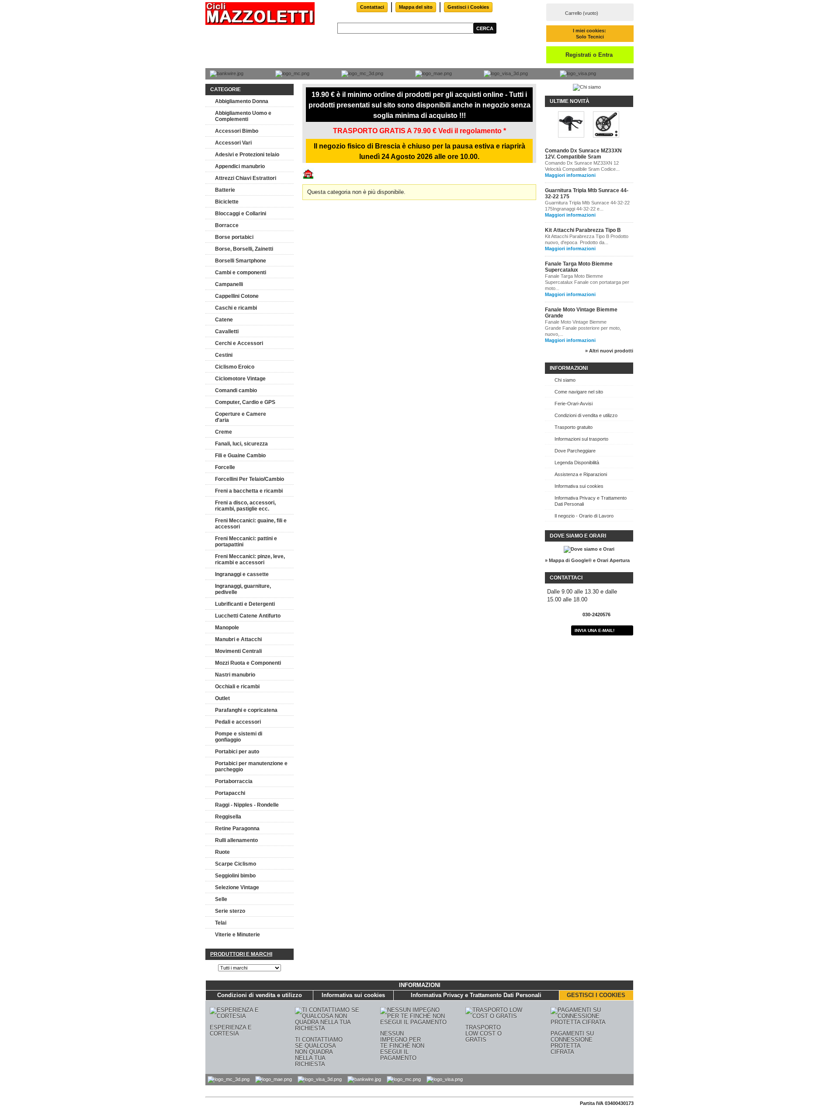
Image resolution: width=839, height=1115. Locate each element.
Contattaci (372, 7)
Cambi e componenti (240, 272)
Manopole (227, 628)
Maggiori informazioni (570, 175)
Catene (224, 320)
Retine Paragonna (237, 828)
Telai (220, 923)
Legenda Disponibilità (577, 462)
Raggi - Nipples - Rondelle (247, 805)
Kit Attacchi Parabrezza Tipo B (583, 230)
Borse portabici (234, 237)
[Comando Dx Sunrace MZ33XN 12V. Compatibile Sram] (571, 125)
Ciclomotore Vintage (240, 379)
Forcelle (225, 467)
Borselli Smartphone (240, 261)
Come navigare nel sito (579, 391)
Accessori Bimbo (236, 131)
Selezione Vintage (237, 887)
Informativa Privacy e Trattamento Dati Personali (591, 501)
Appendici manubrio (240, 166)
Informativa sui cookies (579, 486)
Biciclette (227, 202)
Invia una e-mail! (594, 630)
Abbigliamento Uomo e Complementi (243, 116)
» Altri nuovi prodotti (609, 350)
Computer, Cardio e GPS (245, 402)
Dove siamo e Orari (578, 536)
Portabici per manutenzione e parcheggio (251, 766)
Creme (223, 432)
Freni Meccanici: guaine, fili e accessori (251, 524)
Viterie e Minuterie (237, 935)
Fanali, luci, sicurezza (241, 444)
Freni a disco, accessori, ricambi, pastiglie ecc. (245, 506)
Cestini (223, 355)
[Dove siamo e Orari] (589, 549)
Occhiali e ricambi (237, 686)
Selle (221, 899)
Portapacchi (230, 793)
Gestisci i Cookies (468, 7)
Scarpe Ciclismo (235, 864)
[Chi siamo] (587, 87)
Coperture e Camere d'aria (240, 417)
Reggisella (228, 817)
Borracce (227, 225)
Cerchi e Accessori (239, 343)
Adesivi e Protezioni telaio (247, 155)
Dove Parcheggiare (575, 450)
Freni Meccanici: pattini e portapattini (246, 541)
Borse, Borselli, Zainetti (244, 249)
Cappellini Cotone (237, 296)
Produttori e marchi (241, 954)
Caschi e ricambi (236, 308)
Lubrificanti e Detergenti (245, 604)
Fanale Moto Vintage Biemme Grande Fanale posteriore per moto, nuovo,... (583, 328)
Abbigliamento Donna (241, 101)
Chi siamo (565, 380)
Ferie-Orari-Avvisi (574, 403)
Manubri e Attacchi (238, 639)
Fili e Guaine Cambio (240, 455)
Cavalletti (227, 331)
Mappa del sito (416, 7)
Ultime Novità (569, 101)
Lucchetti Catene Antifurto (248, 616)
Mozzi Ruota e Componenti (248, 663)
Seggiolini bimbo (235, 876)
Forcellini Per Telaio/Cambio (249, 479)
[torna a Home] (308, 177)
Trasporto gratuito (574, 427)
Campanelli (229, 284)
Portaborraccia (234, 781)
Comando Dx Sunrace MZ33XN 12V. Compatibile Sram (583, 154)
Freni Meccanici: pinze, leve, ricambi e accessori (250, 559)
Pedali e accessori (238, 722)
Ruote (222, 852)
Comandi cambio (236, 390)
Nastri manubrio (235, 675)
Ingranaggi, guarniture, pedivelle (243, 589)
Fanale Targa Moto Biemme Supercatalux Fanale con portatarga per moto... (587, 282)
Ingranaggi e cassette (242, 574)
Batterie (225, 190)
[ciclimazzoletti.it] (260, 14)
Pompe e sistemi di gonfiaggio (238, 737)
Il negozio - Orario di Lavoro (584, 515)
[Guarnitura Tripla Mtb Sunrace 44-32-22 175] (606, 125)
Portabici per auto (237, 752)
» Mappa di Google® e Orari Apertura (587, 560)
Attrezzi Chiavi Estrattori (245, 178)
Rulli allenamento (236, 840)
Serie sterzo (230, 911)
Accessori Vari (233, 143)
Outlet (222, 698)
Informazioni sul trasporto (581, 439)
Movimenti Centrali (238, 651)
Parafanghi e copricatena (246, 710)
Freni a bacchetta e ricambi (249, 491)
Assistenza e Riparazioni (581, 474)
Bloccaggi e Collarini (240, 214)
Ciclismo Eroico (234, 367)
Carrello (581, 13)
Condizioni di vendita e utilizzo (586, 415)
